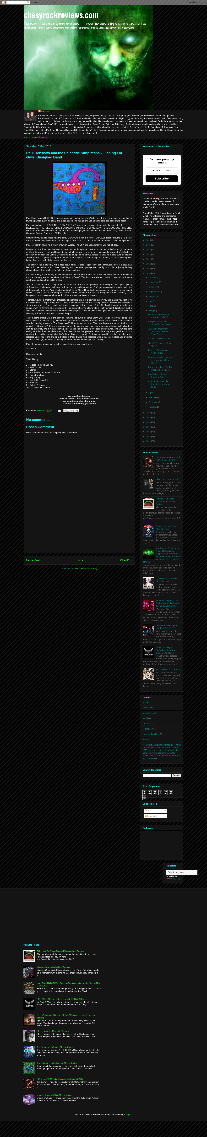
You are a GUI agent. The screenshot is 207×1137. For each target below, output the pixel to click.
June (151, 306)
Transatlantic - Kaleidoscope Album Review (57, 1063)
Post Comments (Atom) (86, 568)
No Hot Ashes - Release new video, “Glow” (158, 316)
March (152, 397)
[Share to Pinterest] (77, 410)
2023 (148, 250)
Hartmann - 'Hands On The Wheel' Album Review (160, 368)
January (152, 407)
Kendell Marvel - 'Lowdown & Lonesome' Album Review (160, 360)
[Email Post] (59, 410)
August (152, 296)
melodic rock (149, 713)
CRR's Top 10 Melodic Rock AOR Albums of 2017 (168, 458)
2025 (148, 240)
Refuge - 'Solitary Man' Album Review (158, 351)
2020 (148, 264)
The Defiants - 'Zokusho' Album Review (55, 1047)
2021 (148, 259)
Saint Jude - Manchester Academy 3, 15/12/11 (167, 626)
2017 (148, 413)
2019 (148, 268)
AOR (145, 702)
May (151, 311)
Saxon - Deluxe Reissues (159, 339)
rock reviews (148, 729)
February (153, 402)
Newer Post (33, 560)
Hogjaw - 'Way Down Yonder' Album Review (159, 323)
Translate (177, 879)
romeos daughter (151, 734)
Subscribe (162, 178)
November (154, 282)
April (151, 393)
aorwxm (45, 111)
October (153, 287)
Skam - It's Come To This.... (168, 479)
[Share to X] (71, 410)
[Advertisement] (79, 530)
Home (79, 560)
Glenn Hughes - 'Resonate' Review (53, 1031)
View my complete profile (35, 137)
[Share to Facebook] (74, 410)
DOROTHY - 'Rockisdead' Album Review (167, 580)
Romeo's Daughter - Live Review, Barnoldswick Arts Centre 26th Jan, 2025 (168, 603)
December (154, 277)
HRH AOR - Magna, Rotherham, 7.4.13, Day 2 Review (62, 999)
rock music (148, 723)
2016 (148, 417)
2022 (148, 254)
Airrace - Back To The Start (168, 669)
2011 (148, 441)
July (151, 301)
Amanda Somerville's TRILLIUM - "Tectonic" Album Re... (159, 332)
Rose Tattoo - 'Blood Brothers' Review (157, 375)
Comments (152, 816)
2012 (148, 436)
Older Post (126, 560)
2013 (148, 432)
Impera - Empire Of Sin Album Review (54, 1095)
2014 (148, 427)
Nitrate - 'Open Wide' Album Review (53, 967)
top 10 (145, 739)
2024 (148, 245)
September (154, 292)
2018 (148, 273)
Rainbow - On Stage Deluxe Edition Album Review (165, 502)
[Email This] (65, 410)
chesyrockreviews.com (61, 14)
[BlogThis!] (68, 410)
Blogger (127, 1114)
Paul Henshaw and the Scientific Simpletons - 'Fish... (159, 384)
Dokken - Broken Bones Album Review (167, 527)
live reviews (148, 708)
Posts (149, 811)
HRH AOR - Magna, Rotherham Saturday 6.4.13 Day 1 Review (165, 650)
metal (145, 718)
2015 (148, 422)
